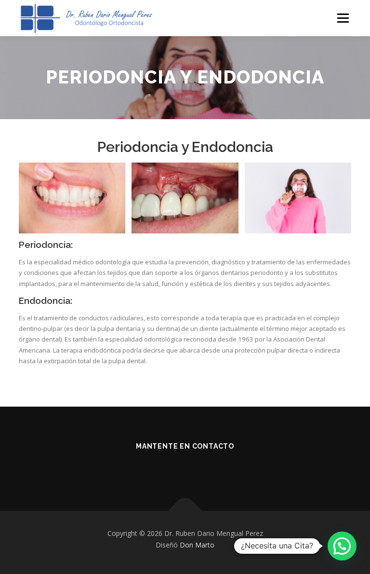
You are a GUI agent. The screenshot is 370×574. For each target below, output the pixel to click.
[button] (342, 546)
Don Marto (197, 544)
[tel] (171, 467)
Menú (342, 18)
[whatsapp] (198, 467)
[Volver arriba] (185, 510)
